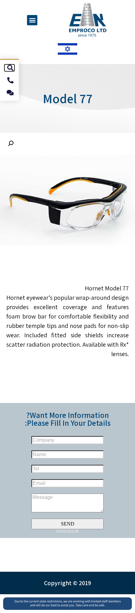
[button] (32, 20)
